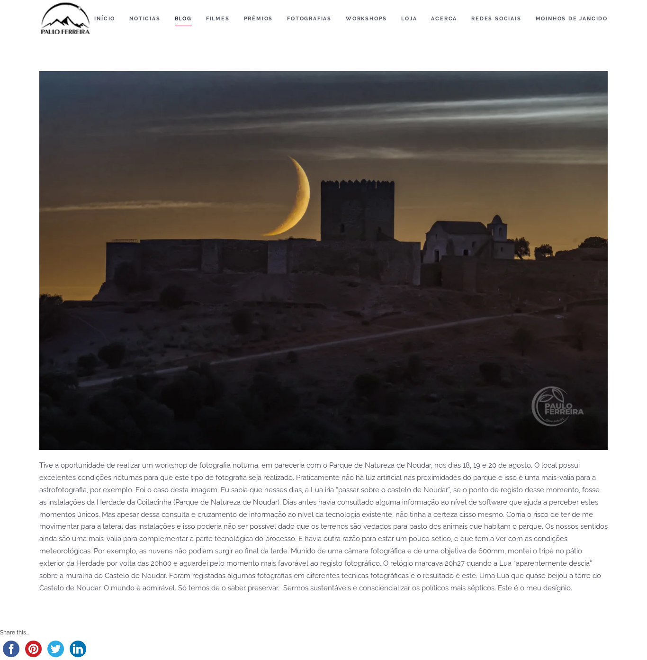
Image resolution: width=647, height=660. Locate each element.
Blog (183, 19)
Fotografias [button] (309, 19)
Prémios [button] (258, 19)
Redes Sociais (496, 19)
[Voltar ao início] (65, 19)
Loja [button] (409, 19)
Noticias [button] (144, 19)
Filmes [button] (218, 19)
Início (104, 19)
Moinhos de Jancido (572, 19)
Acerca (444, 19)
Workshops (366, 19)
